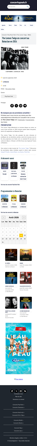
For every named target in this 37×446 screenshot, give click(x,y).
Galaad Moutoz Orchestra (25, 286)
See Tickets (4, 122)
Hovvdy (4, 171)
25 (6, 239)
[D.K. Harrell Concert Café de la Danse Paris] (11, 255)
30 (25, 239)
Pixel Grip (27, 152)
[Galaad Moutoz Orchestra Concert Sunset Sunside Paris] (26, 278)
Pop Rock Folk (12, 35)
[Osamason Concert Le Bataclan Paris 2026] (23, 198)
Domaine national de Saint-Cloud (23, 176)
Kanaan (21, 263)
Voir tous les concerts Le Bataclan (9, 212)
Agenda (3, 25)
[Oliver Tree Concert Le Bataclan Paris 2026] (4, 198)
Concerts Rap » (18, 428)
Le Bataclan (6, 82)
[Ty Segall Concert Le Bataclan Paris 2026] (14, 198)
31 (3, 242)
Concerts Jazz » (18, 430)
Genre (10, 25)
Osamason (23, 204)
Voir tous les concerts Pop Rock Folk (10, 184)
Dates (15, 25)
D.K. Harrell (7, 263)
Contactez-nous (18, 393)
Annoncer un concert (18, 399)
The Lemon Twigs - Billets (24, 35)
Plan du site (18, 396)
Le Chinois (14, 176)
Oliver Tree (4, 204)
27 (14, 239)
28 (17, 239)
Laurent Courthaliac (9, 286)
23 (25, 235)
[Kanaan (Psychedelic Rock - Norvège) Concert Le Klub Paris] (26, 255)
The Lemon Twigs (10, 89)
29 (21, 239)
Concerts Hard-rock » (18, 412)
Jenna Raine (13, 152)
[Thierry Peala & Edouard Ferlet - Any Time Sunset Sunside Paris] (11, 303)
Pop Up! (5, 174)
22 (21, 235)
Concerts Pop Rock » (18, 404)
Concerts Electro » (19, 423)
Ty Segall (14, 204)
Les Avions (21, 152)
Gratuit (31, 25)
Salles (2, 29)
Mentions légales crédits (16, 438)
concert (4, 35)
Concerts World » (18, 420)
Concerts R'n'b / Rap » (18, 415)
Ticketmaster (21, 120)
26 (10, 239)
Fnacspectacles (30, 120)
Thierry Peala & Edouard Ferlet (10, 311)
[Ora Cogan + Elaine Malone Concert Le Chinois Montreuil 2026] (14, 165)
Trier (21, 25)
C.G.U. (25, 438)
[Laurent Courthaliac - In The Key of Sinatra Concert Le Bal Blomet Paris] (11, 278)
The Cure (23, 171)
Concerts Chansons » (18, 407)
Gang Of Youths (5, 152)
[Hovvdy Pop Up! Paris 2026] (4, 165)
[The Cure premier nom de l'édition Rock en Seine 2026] (23, 165)
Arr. (25, 25)
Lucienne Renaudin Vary (25, 311)
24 (3, 239)
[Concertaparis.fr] (18, 3)
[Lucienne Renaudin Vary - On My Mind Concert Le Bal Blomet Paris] (26, 303)
